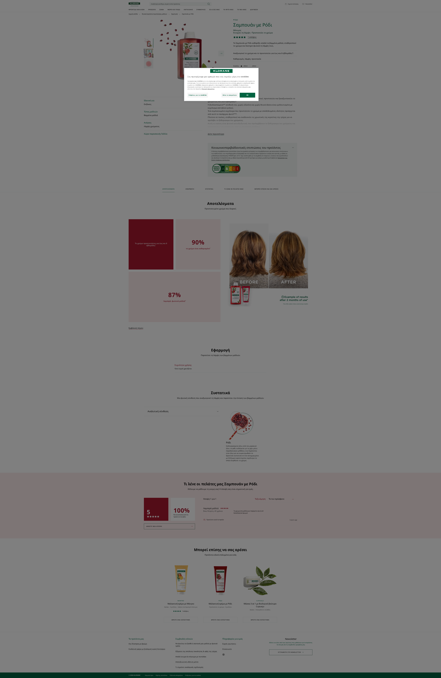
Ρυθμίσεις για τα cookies (198, 95)
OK (247, 95)
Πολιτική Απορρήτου (208, 89)
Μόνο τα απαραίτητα (230, 95)
